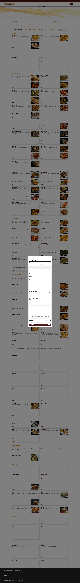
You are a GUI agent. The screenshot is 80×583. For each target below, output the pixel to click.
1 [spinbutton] (48, 320)
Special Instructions (33, 307)
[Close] (50, 258)
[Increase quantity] (50, 320)
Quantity (31, 320)
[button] (40, 325)
